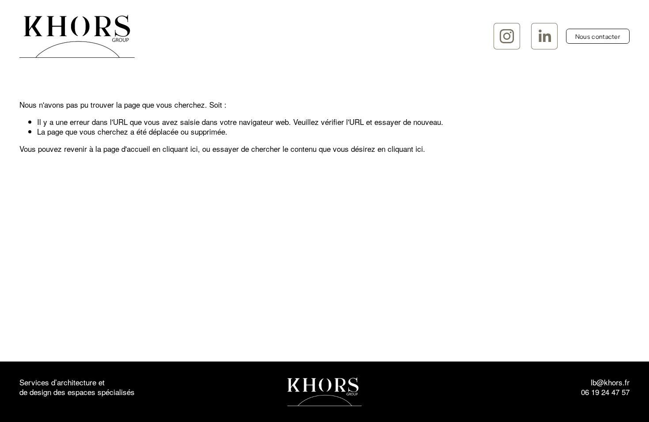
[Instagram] (507, 36)
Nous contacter (597, 36)
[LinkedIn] (544, 36)
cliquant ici (180, 148)
